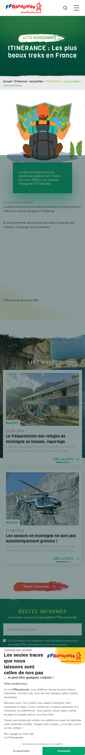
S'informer (20, 81)
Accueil (7, 81)
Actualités (35, 81)
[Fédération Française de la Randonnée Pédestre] (24, 7)
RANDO (12, 423)
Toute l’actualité (36, 586)
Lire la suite (63, 459)
